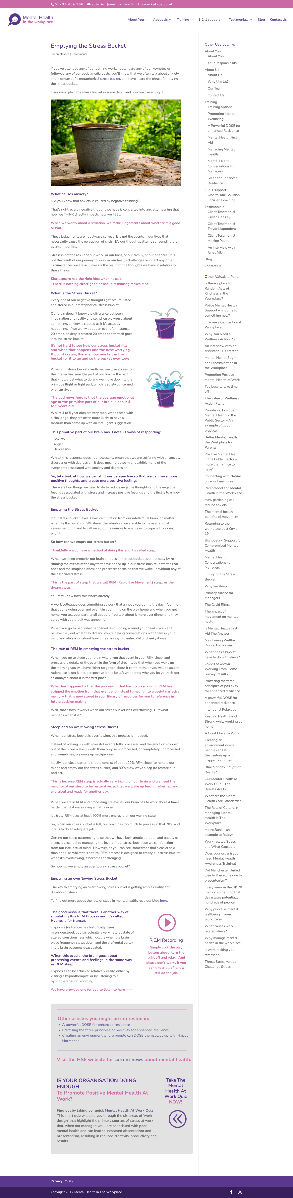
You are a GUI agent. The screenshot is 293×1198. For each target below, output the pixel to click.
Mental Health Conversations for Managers (221, 166)
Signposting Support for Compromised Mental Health (223, 545)
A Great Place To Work (222, 733)
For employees (60, 54)
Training (183, 20)
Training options (220, 107)
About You (136, 20)
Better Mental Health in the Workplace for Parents (223, 442)
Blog (261, 20)
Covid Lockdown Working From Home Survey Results (221, 669)
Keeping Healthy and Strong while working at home (223, 721)
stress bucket (110, 78)
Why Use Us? (218, 81)
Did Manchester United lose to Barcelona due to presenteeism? (223, 875)
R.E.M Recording (166, 940)
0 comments (79, 54)
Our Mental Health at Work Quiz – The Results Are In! (221, 784)
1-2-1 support (209, 20)
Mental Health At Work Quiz (129, 1110)
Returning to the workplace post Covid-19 (222, 528)
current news (128, 1059)
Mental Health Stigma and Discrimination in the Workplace (221, 362)
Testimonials (238, 20)
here (163, 900)
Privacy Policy (62, 1181)
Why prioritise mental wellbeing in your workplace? (221, 914)
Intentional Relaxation (221, 709)
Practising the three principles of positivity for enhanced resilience (115, 1030)
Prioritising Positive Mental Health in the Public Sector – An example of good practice (220, 420)
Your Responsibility (222, 63)
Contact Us (278, 20)
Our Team (215, 88)
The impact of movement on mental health (221, 616)
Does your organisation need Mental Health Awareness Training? (222, 858)
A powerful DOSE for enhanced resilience (96, 1024)
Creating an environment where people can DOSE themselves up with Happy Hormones (220, 750)
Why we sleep (216, 586)
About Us (160, 20)
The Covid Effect (217, 604)
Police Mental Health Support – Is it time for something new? (222, 310)
